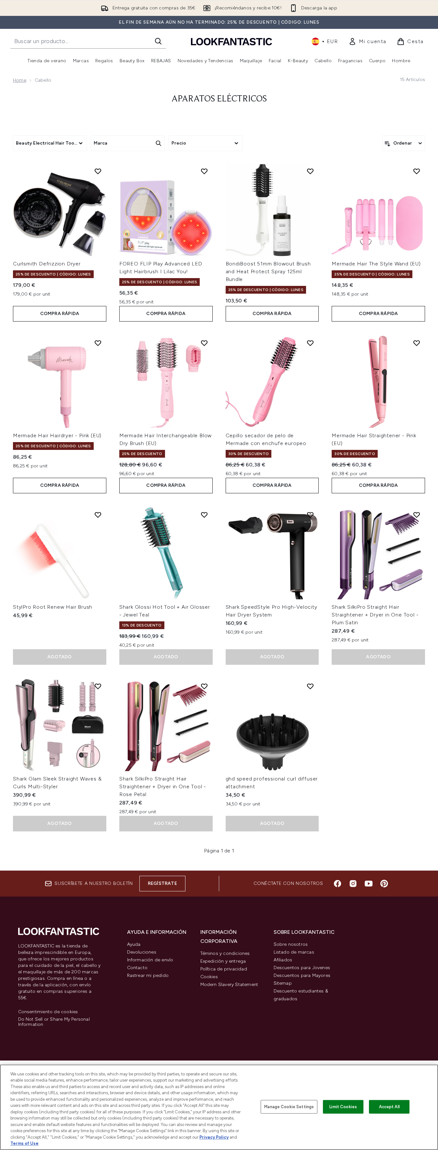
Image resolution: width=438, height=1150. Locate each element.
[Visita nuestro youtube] (368, 883)
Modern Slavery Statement (229, 984)
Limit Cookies (343, 1106)
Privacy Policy (214, 1137)
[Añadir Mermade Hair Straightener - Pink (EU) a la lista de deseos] (416, 343)
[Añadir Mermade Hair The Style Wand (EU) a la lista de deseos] (416, 171)
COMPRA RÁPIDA (59, 313)
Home (19, 80)
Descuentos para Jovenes (302, 967)
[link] (367, 41)
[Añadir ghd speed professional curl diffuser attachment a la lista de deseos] (310, 686)
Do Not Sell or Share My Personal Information (54, 1022)
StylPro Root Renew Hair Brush (52, 607)
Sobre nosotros (291, 944)
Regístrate (162, 883)
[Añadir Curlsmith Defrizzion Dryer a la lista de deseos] (98, 171)
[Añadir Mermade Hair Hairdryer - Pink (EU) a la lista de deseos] (98, 343)
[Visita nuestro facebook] (337, 883)
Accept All (389, 1106)
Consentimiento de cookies (48, 1012)
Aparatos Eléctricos (219, 99)
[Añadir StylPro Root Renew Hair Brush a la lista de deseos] (98, 514)
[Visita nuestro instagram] (353, 883)
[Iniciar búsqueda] (158, 41)
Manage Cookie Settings (289, 1106)
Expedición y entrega (223, 961)
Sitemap (283, 983)
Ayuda (134, 944)
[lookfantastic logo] (231, 41)
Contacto (137, 967)
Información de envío (150, 960)
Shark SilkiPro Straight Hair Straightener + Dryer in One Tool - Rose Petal (162, 786)
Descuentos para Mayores (302, 975)
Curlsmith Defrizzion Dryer (47, 264)
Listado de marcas (294, 952)
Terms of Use (24, 1143)
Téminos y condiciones (225, 953)
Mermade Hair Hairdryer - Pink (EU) (57, 435)
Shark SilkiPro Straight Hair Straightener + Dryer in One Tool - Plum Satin (375, 615)
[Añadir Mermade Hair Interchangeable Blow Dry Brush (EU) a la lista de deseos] (204, 343)
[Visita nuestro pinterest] (384, 883)
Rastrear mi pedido (148, 975)
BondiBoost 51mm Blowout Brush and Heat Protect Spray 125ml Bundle (268, 271)
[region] (219, 1107)
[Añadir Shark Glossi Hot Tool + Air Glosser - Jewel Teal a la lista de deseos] (204, 514)
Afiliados (283, 960)
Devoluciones (141, 952)
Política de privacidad (223, 969)
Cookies (209, 977)
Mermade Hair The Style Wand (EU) (376, 264)
